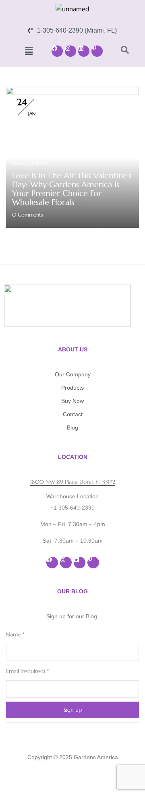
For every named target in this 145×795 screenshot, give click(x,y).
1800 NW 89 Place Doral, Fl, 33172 (72, 481)
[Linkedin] (83, 51)
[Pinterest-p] (97, 51)
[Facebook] (57, 51)
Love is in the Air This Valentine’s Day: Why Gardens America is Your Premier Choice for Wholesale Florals (71, 189)
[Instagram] (70, 51)
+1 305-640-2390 (72, 507)
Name (15, 634)
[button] (28, 51)
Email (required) (27, 671)
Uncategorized (30, 163)
